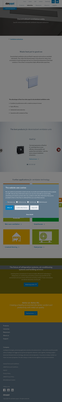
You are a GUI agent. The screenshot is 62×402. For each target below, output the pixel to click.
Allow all (9, 207)
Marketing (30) (43, 202)
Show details (29, 214)
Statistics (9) (32, 202)
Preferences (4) (22, 202)
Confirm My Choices (21, 207)
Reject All (34, 207)
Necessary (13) (11, 202)
